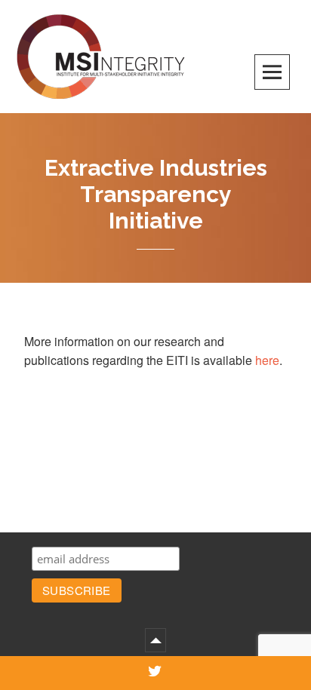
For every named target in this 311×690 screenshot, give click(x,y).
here (267, 360)
